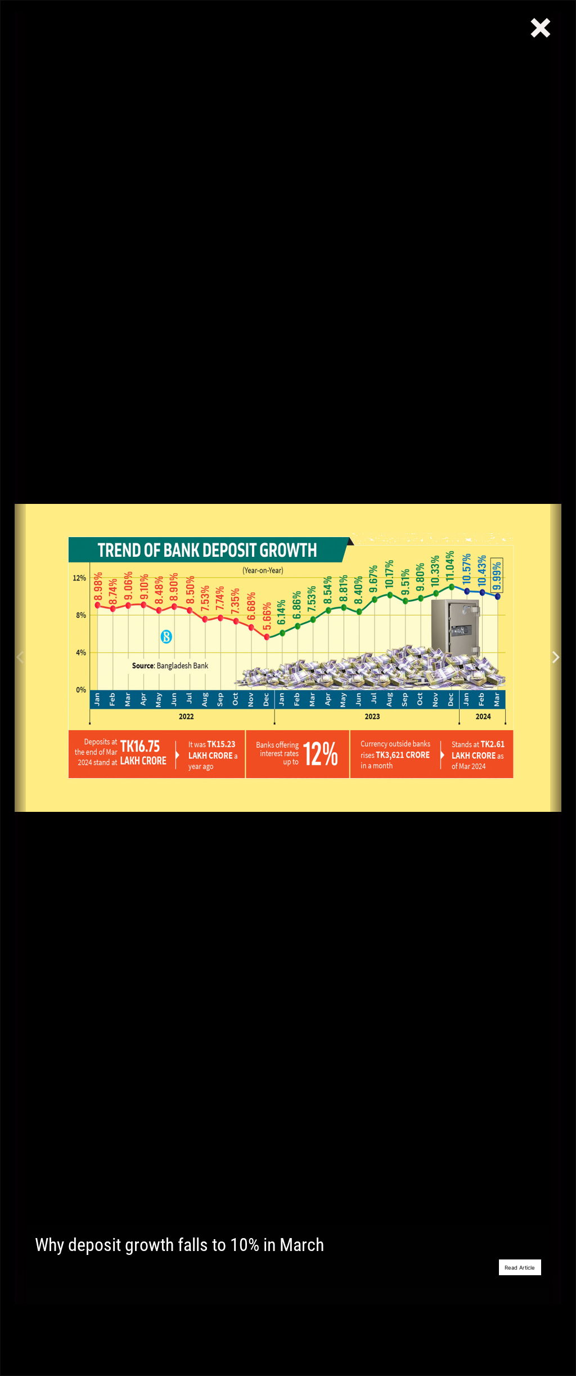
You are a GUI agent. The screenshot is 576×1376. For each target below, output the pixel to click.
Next (555, 657)
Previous (20, 657)
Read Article (520, 1268)
